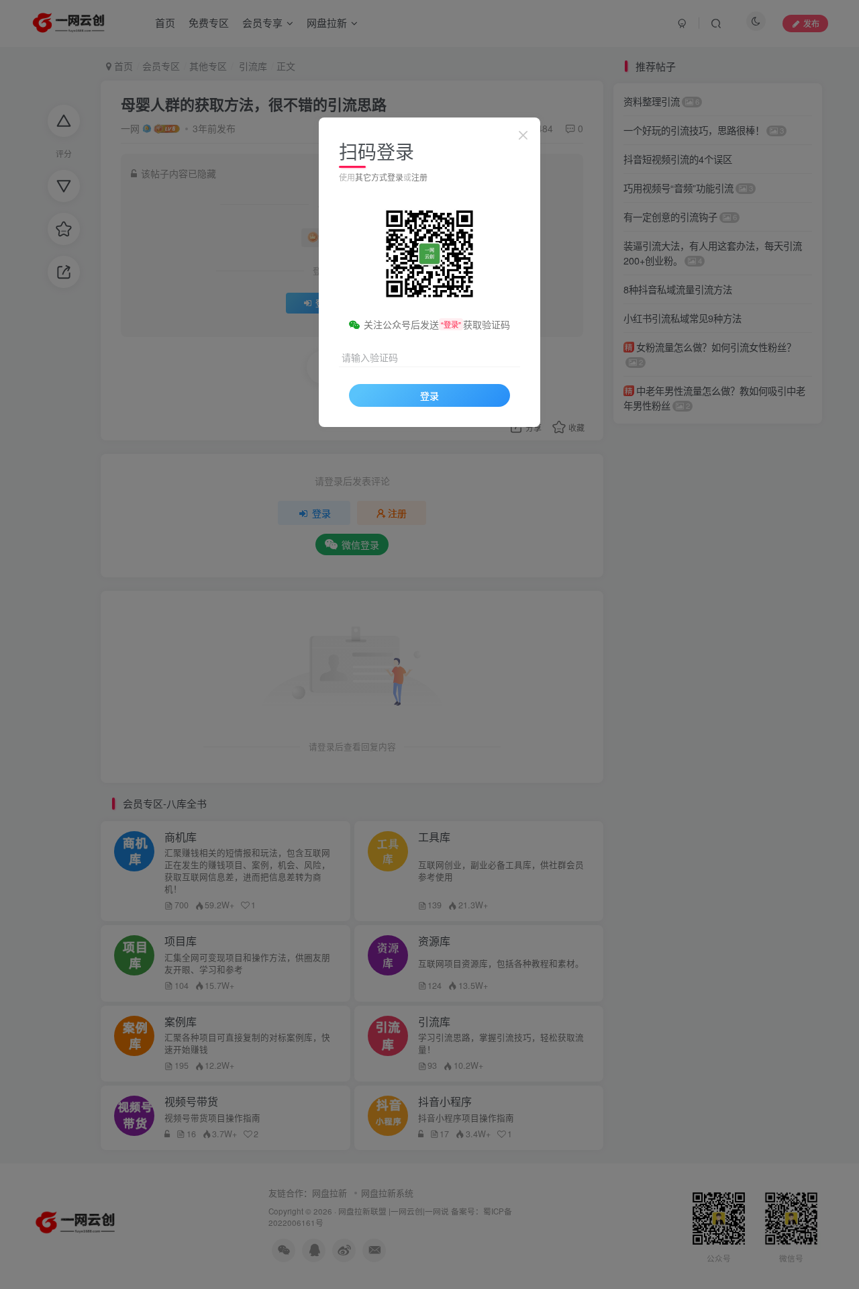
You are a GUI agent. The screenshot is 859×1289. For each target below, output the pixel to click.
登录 (429, 395)
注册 (419, 177)
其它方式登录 (379, 177)
